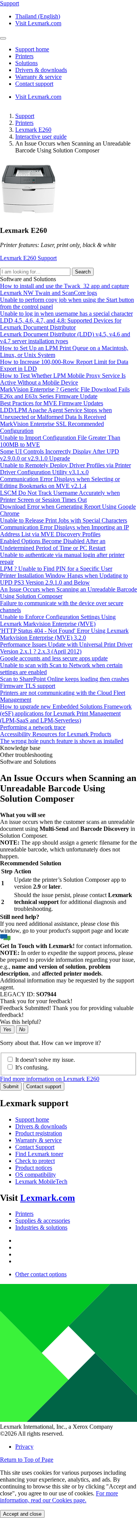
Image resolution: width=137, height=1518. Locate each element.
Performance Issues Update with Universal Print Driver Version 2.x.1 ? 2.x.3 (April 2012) (66, 648)
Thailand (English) (37, 16)
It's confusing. (32, 1067)
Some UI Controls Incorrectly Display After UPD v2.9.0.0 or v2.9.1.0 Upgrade (59, 455)
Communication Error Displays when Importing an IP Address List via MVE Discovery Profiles (64, 530)
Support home (32, 1119)
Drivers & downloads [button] (41, 70)
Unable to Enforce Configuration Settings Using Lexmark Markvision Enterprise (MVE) (58, 620)
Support (24, 116)
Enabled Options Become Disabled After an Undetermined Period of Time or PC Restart (52, 544)
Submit (11, 1086)
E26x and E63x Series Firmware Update (48, 396)
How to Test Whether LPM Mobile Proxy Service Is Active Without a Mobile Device (63, 379)
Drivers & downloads (41, 1126)
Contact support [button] (34, 83)
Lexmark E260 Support (28, 258)
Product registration (38, 1133)
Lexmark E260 (33, 129)
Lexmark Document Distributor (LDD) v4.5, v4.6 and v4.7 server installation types (65, 337)
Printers (24, 123)
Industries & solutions (41, 1227)
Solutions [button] (26, 63)
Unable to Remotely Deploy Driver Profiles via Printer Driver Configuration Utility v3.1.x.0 (65, 468)
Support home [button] (32, 49)
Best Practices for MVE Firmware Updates (51, 403)
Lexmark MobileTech (41, 1181)
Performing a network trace (32, 727)
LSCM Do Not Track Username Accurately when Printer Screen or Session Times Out (60, 496)
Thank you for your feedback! (36, 1001)
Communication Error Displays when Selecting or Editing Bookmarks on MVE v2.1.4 (60, 482)
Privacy (24, 1446)
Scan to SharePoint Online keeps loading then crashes (64, 679)
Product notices (33, 1167)
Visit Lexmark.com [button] (38, 23)
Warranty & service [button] (38, 77)
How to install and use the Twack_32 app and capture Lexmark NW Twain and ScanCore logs (64, 289)
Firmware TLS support (27, 686)
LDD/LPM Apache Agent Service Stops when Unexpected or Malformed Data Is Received (56, 413)
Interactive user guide (41, 136)
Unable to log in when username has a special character (66, 313)
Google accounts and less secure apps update (54, 658)
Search (83, 272)
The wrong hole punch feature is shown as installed (61, 741)
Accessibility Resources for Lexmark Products (55, 734)
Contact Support (34, 1147)
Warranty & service (38, 1140)
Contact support (43, 1086)
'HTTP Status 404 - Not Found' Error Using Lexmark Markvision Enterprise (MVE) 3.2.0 (64, 634)
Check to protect (35, 1161)
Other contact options (41, 1274)
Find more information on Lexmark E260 (49, 1079)
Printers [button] (24, 56)
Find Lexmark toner (39, 1154)
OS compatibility (35, 1174)
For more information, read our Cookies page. (59, 1496)
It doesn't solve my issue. (45, 1059)
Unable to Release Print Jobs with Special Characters (63, 520)
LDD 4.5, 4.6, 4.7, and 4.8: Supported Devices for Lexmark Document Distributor (60, 324)
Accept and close (22, 1514)
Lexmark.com (47, 1198)
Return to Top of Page (26, 1459)
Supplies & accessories (42, 1220)
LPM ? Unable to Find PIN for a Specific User (56, 568)
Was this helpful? (20, 1022)
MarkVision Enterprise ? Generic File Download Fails (65, 389)
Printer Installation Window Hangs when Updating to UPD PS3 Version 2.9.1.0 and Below (64, 579)
